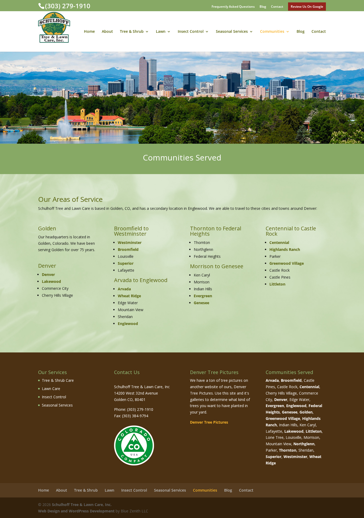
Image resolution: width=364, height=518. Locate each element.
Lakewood (51, 281)
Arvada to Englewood (140, 280)
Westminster (129, 242)
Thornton (287, 450)
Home (89, 32)
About (107, 32)
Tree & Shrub (132, 32)
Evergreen (203, 295)
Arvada (124, 288)
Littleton (277, 284)
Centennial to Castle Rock (291, 231)
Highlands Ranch (284, 249)
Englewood (128, 323)
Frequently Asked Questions (233, 7)
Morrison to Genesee (216, 266)
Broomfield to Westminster (131, 231)
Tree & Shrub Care (58, 380)
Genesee (201, 302)
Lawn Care (51, 388)
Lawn (160, 32)
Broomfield (128, 249)
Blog (263, 7)
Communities (272, 32)
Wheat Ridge (129, 295)
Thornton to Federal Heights (215, 231)
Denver (47, 265)
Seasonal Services (232, 32)
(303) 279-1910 (67, 5)
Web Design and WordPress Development (76, 510)
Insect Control (191, 32)
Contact (277, 7)
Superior (126, 263)
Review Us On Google (307, 6)
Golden (47, 228)
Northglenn (303, 443)
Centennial (279, 242)
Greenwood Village (286, 263)
